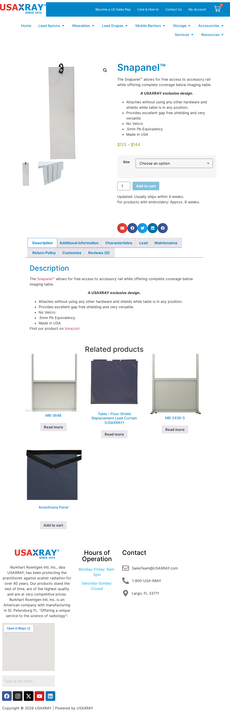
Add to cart (146, 186)
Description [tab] (42, 243)
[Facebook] (7, 696)
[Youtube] (39, 696)
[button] (105, 70)
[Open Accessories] (222, 25)
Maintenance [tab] (166, 243)
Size (126, 162)
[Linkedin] (50, 696)
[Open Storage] (189, 25)
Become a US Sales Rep (113, 9)
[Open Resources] (222, 34)
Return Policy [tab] (44, 252)
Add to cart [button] (53, 525)
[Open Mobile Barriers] (164, 25)
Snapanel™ (46, 279)
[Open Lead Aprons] (63, 25)
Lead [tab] (143, 243)
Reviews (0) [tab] (99, 252)
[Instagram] (17, 696)
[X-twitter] (28, 696)
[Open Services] (192, 34)
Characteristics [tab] (118, 243)
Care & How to (148, 9)
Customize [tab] (72, 252)
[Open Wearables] (93, 25)
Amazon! (72, 328)
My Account (197, 9)
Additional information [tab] (79, 243)
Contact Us (173, 9)
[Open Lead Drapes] (126, 25)
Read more (53, 427)
